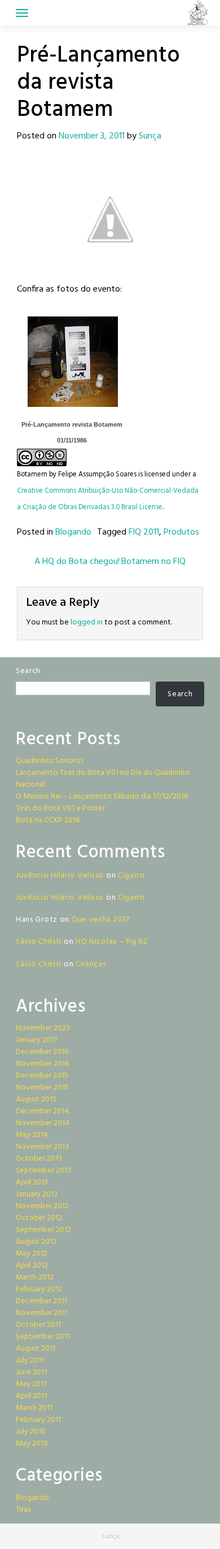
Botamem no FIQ (154, 561)
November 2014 (42, 1123)
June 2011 (31, 1372)
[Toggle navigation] (22, 13)
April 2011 (31, 1396)
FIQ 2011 (144, 532)
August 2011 (35, 1348)
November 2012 (42, 1206)
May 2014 (32, 1135)
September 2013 (43, 1170)
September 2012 (43, 1229)
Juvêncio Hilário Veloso (60, 875)
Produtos (181, 532)
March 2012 (35, 1277)
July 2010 (31, 1431)
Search (28, 671)
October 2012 (39, 1218)
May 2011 (31, 1384)
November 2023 (43, 1028)
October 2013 (39, 1158)
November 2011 (42, 1313)
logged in (87, 622)
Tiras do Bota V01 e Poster (60, 808)
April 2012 (32, 1265)
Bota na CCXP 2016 (48, 820)
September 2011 (43, 1336)
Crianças (91, 964)
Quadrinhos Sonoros (49, 760)
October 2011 (38, 1324)
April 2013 (32, 1182)
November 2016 (42, 1063)
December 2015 (42, 1075)
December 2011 (41, 1301)
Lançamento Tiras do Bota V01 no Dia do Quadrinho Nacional (103, 778)
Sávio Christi (38, 941)
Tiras (23, 1509)
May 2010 (32, 1443)
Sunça (150, 136)
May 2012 (31, 1253)
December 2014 (42, 1111)
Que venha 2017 (101, 919)
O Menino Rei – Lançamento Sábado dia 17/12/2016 (102, 796)
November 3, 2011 (92, 136)
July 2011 (30, 1360)
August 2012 (36, 1241)
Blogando (73, 532)
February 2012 (39, 1289)
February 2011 (38, 1419)
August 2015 (36, 1099)
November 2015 (42, 1087)
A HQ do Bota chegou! (76, 561)
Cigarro (131, 875)
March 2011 (34, 1408)
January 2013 (37, 1194)
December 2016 (42, 1051)
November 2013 (42, 1146)
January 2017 (36, 1040)
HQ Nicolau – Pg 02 (112, 941)
